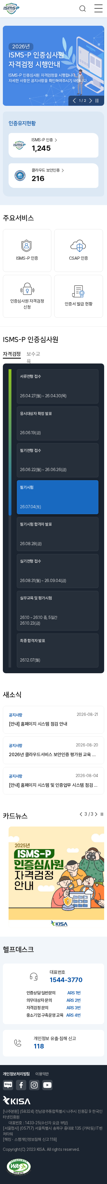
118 (39, 1046)
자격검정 (12, 354)
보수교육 (33, 354)
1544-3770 (66, 980)
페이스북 (21, 1085)
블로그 (8, 1085)
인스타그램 (34, 1085)
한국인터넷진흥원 (17, 1100)
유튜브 (47, 1085)
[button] (75, 100)
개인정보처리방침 (16, 1074)
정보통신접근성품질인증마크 (18, 1167)
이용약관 (42, 1074)
